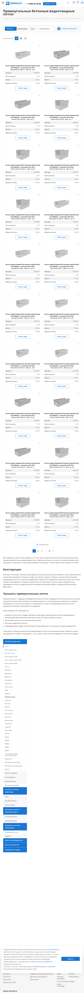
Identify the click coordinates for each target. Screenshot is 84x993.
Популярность (44, 29)
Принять (71, 959)
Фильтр (10, 28)
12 (49, 551)
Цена (33, 29)
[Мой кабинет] (82, 3)
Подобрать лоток (49, 4)
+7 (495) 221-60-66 (34, 4)
